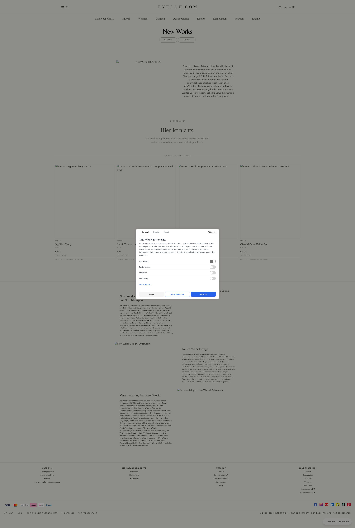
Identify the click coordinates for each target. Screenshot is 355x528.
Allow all (203, 294)
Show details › (145, 284)
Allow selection (177, 294)
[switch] (213, 261)
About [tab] (166, 232)
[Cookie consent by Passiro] (212, 232)
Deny (151, 294)
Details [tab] (156, 232)
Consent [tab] (145, 232)
